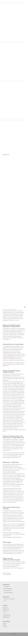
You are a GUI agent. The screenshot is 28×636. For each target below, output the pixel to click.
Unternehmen (7, 586)
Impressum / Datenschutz (9, 599)
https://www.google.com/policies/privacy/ (11, 457)
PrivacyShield (19, 479)
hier (17, 473)
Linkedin (4, 625)
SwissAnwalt (8, 574)
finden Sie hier (6, 365)
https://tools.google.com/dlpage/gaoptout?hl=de (13, 381)
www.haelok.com (6, 617)
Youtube (4, 623)
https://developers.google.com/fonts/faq (15, 454)
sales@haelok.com (7, 615)
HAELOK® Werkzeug (8, 592)
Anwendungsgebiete (8, 588)
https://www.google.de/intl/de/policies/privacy (12, 537)
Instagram (5, 626)
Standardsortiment (8, 590)
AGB (5, 601)
